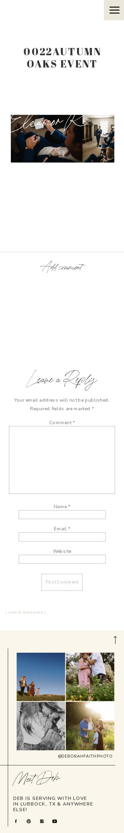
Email (62, 529)
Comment (61, 422)
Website (62, 551)
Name (62, 507)
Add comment (62, 267)
